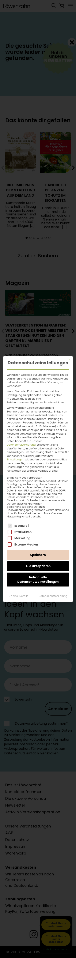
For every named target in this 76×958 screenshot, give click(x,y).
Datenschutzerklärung (21, 444)
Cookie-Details (18, 596)
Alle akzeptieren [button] (38, 566)
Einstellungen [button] (15, 459)
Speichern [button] (38, 555)
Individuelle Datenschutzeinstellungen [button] (38, 579)
